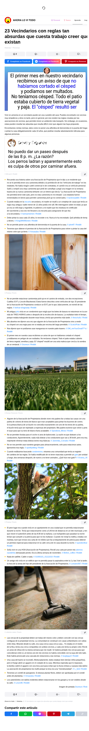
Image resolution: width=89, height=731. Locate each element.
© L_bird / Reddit (80, 669)
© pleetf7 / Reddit (74, 225)
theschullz (77, 318)
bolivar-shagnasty (22, 308)
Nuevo (68, 20)
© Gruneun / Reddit (28, 345)
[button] (15, 54)
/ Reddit (32, 308)
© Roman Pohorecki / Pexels (14, 413)
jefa (17, 312)
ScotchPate (75, 325)
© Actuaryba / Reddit (36, 232)
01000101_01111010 (44, 557)
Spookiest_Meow (59, 431)
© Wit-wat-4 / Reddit (11, 174)
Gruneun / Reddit (82, 687)
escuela (28, 202)
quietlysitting (32, 448)
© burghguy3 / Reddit (69, 656)
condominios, (37, 452)
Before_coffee (69, 553)
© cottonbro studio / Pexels (13, 632)
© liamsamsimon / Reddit (31, 214)
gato (76, 455)
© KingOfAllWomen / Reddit (25, 221)
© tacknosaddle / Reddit (76, 198)
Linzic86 (19, 683)
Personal (56, 20)
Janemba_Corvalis (60, 441)
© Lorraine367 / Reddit (78, 564)
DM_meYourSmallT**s (77, 329)
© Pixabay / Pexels (10, 293)
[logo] (20, 20)
